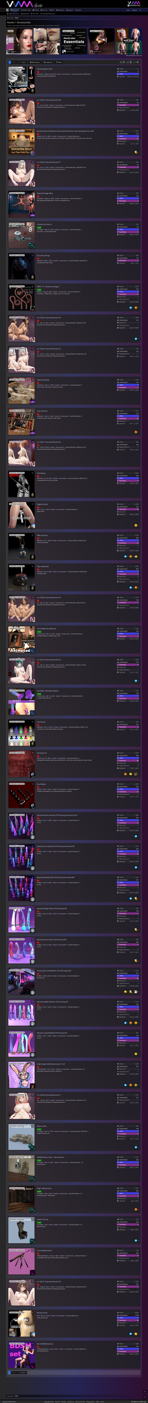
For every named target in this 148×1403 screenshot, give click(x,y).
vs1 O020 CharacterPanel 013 (49, 597)
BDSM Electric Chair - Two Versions (50, 1157)
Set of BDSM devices (45, 1344)
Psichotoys (41, 473)
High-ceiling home (44, 1188)
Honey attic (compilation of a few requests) (54, 970)
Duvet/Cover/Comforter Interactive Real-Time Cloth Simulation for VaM (65, 131)
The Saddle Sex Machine (46, 628)
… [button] (17, 62)
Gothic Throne (42, 1219)
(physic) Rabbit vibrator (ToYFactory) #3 (52, 1002)
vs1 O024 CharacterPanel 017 (49, 162)
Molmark (40, 74)
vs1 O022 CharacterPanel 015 (49, 349)
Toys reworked (43, 566)
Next (23, 62)
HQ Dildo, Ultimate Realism (47, 691)
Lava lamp (41, 722)
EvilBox (39, 820)
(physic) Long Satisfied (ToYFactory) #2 (52, 1033)
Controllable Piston (44, 1250)
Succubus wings (43, 255)
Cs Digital (40, 230)
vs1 (38, 105)
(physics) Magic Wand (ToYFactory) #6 (52, 908)
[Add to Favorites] (32, 68)
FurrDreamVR (41, 1069)
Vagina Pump (42, 504)
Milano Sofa (41, 1126)
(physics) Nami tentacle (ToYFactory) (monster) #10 (57, 815)
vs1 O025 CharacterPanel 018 (49, 100)
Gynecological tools (44, 69)
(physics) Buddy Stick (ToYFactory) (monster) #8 (55, 877)
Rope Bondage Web (45, 193)
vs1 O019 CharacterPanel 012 (49, 660)
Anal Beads (41, 784)
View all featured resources (134, 55)
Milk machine (42, 535)
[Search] (140, 10)
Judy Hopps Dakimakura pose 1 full (51, 1064)
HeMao (39, 292)
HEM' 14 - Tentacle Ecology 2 (48, 286)
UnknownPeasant (43, 1256)
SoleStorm (40, 198)
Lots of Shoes (42, 411)
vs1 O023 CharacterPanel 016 (49, 317)
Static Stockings (43, 380)
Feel (38, 509)
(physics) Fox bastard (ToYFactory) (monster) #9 (56, 846)
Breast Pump (42, 1313)
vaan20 (39, 136)
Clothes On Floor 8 (44, 224)
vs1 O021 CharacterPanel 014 (49, 442)
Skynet (39, 758)
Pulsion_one (41, 634)
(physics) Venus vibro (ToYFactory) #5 (51, 939)
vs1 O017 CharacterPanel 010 (49, 1281)
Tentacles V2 (42, 753)
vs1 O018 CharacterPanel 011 (49, 1095)
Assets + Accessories (64, 74)
